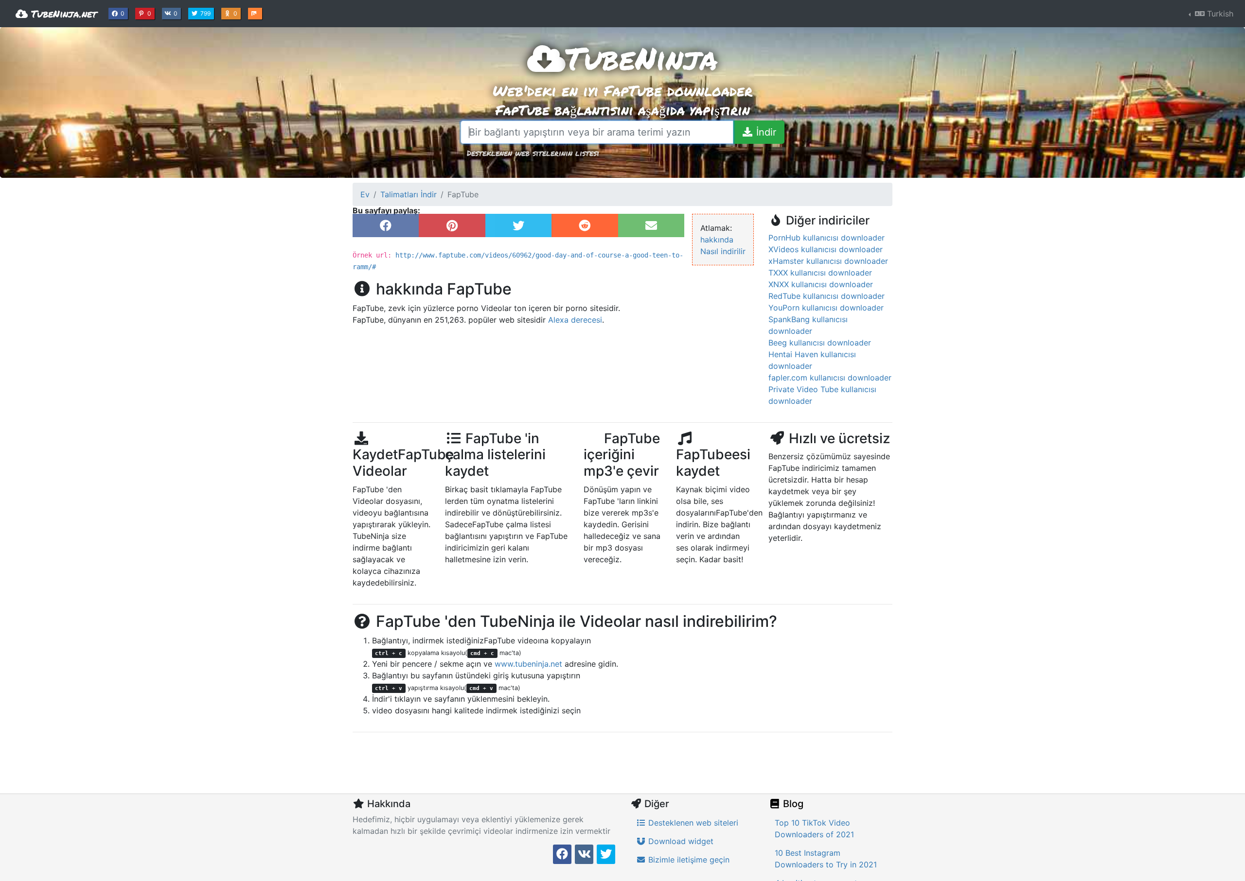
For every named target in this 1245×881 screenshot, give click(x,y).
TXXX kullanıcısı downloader (820, 272)
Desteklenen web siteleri (692, 823)
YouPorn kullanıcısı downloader (826, 307)
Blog (792, 804)
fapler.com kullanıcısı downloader (829, 377)
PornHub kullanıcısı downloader (826, 237)
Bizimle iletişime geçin (687, 859)
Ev (365, 194)
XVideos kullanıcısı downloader (825, 249)
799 (206, 13)
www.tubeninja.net (528, 664)
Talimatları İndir (408, 194)
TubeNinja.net (62, 13)
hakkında (716, 239)
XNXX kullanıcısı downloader (820, 284)
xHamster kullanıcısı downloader (828, 261)
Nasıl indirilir (723, 251)
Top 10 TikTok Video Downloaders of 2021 (814, 828)
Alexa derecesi (575, 320)
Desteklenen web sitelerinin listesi (533, 152)
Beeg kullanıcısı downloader (819, 342)
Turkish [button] (1219, 13)
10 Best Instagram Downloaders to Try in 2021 (826, 858)
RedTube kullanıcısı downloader (826, 296)
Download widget (679, 841)
